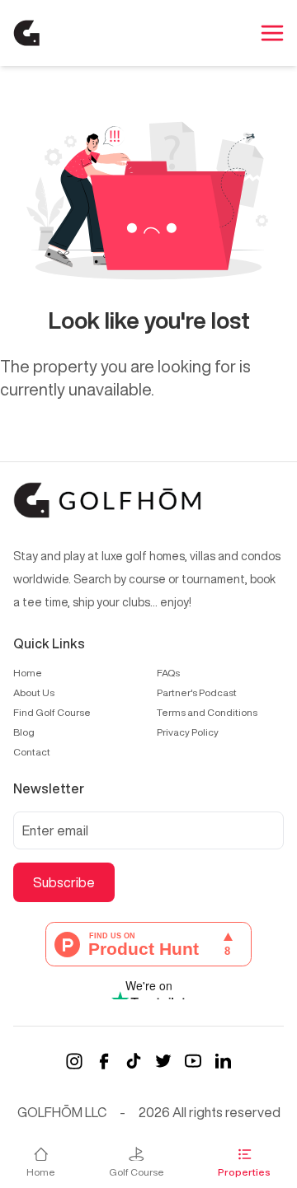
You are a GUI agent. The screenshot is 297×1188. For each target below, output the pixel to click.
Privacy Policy (188, 732)
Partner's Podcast (197, 692)
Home (27, 672)
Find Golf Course (52, 712)
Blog (24, 732)
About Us (33, 692)
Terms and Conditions (207, 712)
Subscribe (64, 882)
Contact (31, 751)
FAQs (168, 672)
